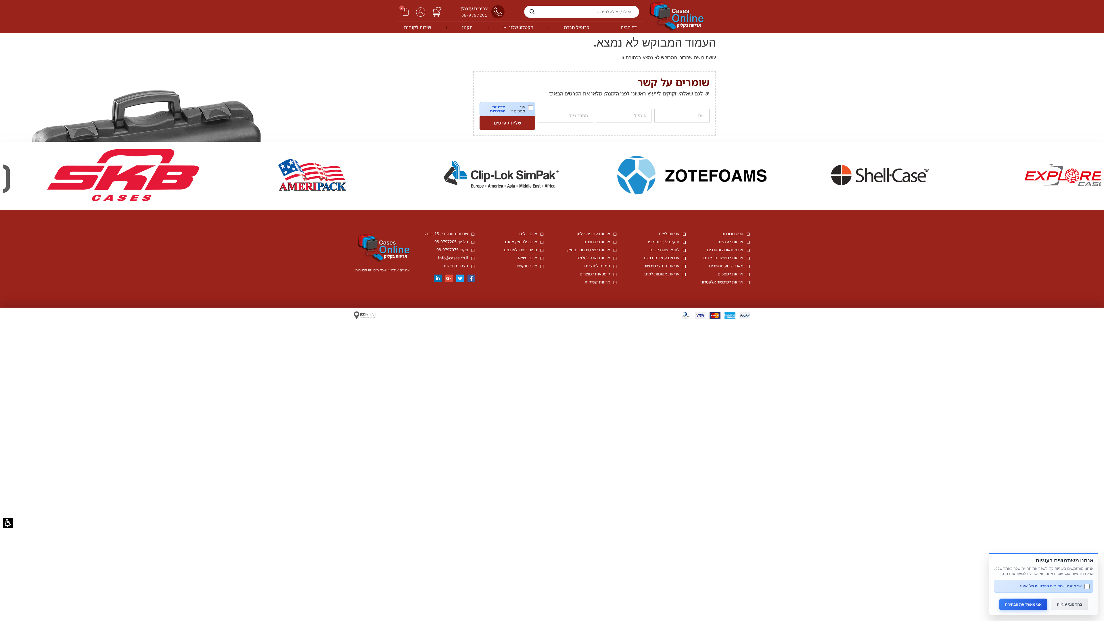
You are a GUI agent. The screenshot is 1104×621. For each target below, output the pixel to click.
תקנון (467, 27)
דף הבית (628, 27)
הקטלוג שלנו (521, 27)
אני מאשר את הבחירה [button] (1023, 604)
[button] (405, 11)
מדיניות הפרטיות (497, 109)
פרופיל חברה (576, 27)
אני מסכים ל (511, 109)
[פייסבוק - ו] (471, 278)
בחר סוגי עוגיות (1069, 604)
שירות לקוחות (417, 27)
